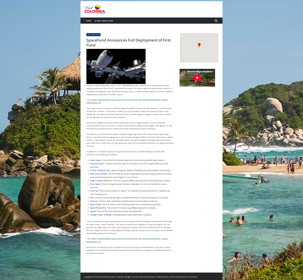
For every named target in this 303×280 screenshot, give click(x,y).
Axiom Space (95, 160)
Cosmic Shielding (97, 170)
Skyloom (94, 201)
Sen (91, 197)
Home (88, 21)
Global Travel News (104, 21)
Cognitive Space (97, 163)
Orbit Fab (94, 191)
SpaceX (93, 211)
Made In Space (96, 180)
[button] (199, 45)
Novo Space (95, 184)
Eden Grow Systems (98, 173)
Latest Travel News (93, 34)
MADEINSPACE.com (130, 85)
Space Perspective (98, 208)
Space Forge (95, 204)
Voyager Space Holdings (100, 214)
